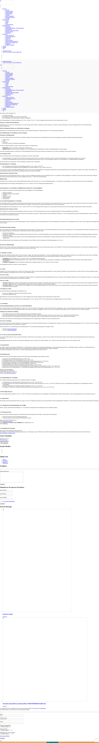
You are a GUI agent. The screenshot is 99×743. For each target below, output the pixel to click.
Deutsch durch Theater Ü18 (11, 42)
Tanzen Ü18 (8, 37)
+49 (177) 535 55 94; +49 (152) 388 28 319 (12, 52)
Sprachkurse (8, 33)
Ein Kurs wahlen (3, 728)
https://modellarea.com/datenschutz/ (7, 433)
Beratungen (7, 43)
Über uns (5, 8)
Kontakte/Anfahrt (9, 11)
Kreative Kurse (6, 19)
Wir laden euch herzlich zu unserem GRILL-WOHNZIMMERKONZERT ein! (24, 703)
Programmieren (8, 29)
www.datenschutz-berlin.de (10, 373)
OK (47, 742)
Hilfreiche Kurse (6, 25)
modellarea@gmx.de (7, 50)
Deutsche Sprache (9, 31)
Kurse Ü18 (5, 34)
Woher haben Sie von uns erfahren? (7, 732)
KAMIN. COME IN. (9, 45)
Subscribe (7, 18)
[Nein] (59, 742)
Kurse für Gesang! (8, 614)
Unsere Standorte (9, 12)
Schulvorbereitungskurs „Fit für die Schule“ (14, 28)
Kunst (6, 23)
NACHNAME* (3, 497)
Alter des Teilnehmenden (5, 725)
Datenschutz (5, 463)
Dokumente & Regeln (10, 17)
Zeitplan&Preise (8, 13)
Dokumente (5, 460)
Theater (7, 20)
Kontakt (4, 47)
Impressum (5, 462)
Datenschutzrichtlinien (10, 501)
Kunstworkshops (9, 40)
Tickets (4, 46)
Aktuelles (7, 14)
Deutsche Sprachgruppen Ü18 (11, 41)
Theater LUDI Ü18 (9, 35)
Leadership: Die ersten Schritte (11, 30)
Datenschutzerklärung (12, 328)
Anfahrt (4, 459)
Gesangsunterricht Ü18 (10, 36)
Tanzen (6, 22)
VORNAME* (3, 493)
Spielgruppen (8, 26)
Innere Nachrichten (9, 16)
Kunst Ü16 (7, 39)
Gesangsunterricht (9, 24)
